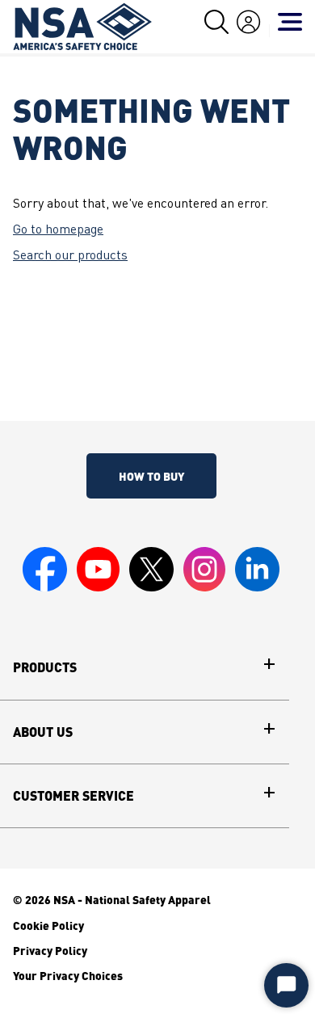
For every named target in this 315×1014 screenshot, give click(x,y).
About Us (43, 732)
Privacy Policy (50, 950)
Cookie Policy (48, 925)
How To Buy (151, 475)
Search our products (70, 256)
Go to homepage (58, 230)
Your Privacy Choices (68, 975)
